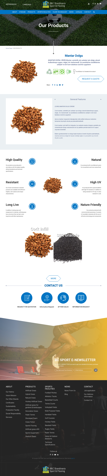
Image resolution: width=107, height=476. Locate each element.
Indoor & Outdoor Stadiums (51, 437)
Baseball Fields (50, 425)
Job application (89, 391)
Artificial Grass (30, 391)
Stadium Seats (30, 436)
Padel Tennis (30, 415)
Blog (66, 394)
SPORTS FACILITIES (44, 12)
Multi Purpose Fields (52, 411)
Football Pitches (51, 393)
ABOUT (14, 12)
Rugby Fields (49, 429)
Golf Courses (50, 418)
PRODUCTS (31, 12)
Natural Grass (30, 398)
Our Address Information (88, 395)
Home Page (9, 48)
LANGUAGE (27, 5)
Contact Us (88, 400)
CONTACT (87, 12)
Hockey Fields (50, 422)
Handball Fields (50, 415)
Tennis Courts (50, 404)
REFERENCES (11, 4)
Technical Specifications (50, 443)
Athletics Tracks (51, 396)
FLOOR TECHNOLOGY (60, 12)
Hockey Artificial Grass (33, 401)
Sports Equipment (31, 433)
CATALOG (79, 12)
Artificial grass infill (32, 429)
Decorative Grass (31, 411)
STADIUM (22, 12)
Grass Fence (30, 422)
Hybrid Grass (30, 394)
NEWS (71, 12)
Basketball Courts (51, 400)
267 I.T (73, 458)
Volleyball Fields (51, 407)
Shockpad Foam (31, 418)
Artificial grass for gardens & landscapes (33, 406)
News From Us (70, 391)
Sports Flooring (31, 426)
